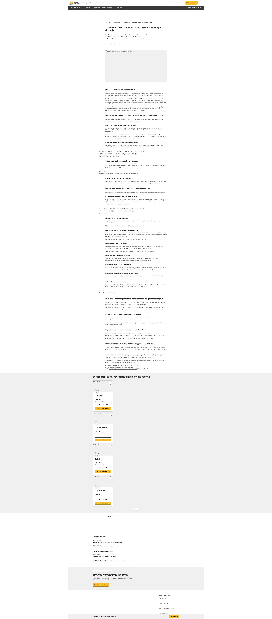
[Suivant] (137, 509)
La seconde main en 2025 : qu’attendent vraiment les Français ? (123, 368)
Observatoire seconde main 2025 (115, 367)
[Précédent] (134, 509)
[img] (81, 7)
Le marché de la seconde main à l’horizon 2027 (118, 365)
